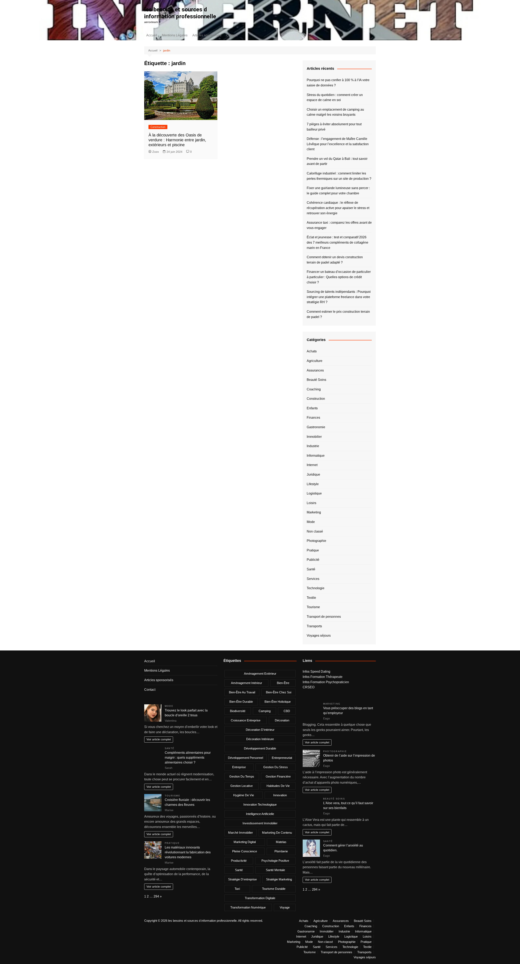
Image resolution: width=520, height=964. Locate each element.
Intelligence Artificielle (260, 814)
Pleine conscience (244, 851)
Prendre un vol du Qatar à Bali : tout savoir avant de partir (337, 161)
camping (265, 711)
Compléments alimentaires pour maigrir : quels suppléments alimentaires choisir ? (188, 757)
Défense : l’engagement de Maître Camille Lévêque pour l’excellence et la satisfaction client (338, 144)
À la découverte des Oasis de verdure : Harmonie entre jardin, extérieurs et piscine (177, 140)
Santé (311, 569)
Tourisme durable (273, 888)
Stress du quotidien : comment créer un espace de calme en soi (335, 97)
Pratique (313, 550)
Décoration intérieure (260, 739)
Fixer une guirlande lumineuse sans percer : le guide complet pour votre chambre (338, 190)
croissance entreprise (245, 720)
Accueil (151, 35)
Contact (231, 35)
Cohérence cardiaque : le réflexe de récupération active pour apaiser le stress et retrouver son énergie (338, 208)
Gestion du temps (241, 776)
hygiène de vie (243, 795)
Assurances (315, 370)
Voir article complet (158, 739)
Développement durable (260, 748)
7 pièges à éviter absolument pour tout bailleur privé (334, 126)
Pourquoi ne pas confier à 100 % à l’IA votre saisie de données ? (338, 82)
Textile (311, 597)
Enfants (312, 408)
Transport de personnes (324, 616)
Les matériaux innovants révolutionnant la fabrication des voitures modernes (188, 852)
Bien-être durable (241, 701)
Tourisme (313, 607)
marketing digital (245, 842)
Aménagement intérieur (246, 683)
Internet (312, 465)
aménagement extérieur (260, 673)
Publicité (313, 559)
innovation (280, 795)
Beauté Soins (316, 379)
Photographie (316, 540)
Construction (158, 127)
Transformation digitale (260, 898)
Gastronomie (316, 427)
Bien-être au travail (242, 692)
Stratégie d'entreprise (242, 879)
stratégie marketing (279, 879)
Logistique (314, 493)
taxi (237, 888)
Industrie (313, 446)
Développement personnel (245, 757)
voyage (285, 907)
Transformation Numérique (248, 907)
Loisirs (311, 503)
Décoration (282, 720)
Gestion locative (241, 786)
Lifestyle (313, 484)
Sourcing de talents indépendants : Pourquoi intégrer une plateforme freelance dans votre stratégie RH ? (339, 297)
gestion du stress (275, 767)
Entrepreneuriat (282, 757)
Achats (312, 351)
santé (239, 870)
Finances (313, 417)
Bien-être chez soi (278, 692)
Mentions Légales (174, 35)
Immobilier (314, 436)
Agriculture (314, 361)
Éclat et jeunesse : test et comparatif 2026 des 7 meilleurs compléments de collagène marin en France (337, 242)
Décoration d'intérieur (260, 729)
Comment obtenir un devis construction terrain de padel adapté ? (335, 259)
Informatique (316, 455)
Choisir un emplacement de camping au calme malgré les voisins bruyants (335, 112)
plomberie (281, 851)
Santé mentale (275, 870)
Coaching (314, 389)
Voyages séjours (319, 635)
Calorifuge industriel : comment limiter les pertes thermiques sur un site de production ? (339, 176)
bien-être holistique (277, 701)
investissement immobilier (260, 823)
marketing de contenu (277, 832)
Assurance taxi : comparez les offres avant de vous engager (339, 225)
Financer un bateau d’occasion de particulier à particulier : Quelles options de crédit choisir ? (339, 277)
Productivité (239, 860)
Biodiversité (237, 711)
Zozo (155, 151)
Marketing (314, 512)
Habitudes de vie (278, 786)
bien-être (283, 683)
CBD (287, 711)
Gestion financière (278, 776)
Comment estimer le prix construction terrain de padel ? (338, 314)
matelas (281, 842)
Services (313, 579)
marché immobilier (240, 832)
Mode (311, 522)
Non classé (315, 531)
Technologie (315, 588)
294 (156, 896)
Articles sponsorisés (206, 35)
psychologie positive (275, 860)
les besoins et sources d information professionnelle (180, 13)
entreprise (239, 767)
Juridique (313, 474)
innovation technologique (260, 804)
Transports (314, 626)
